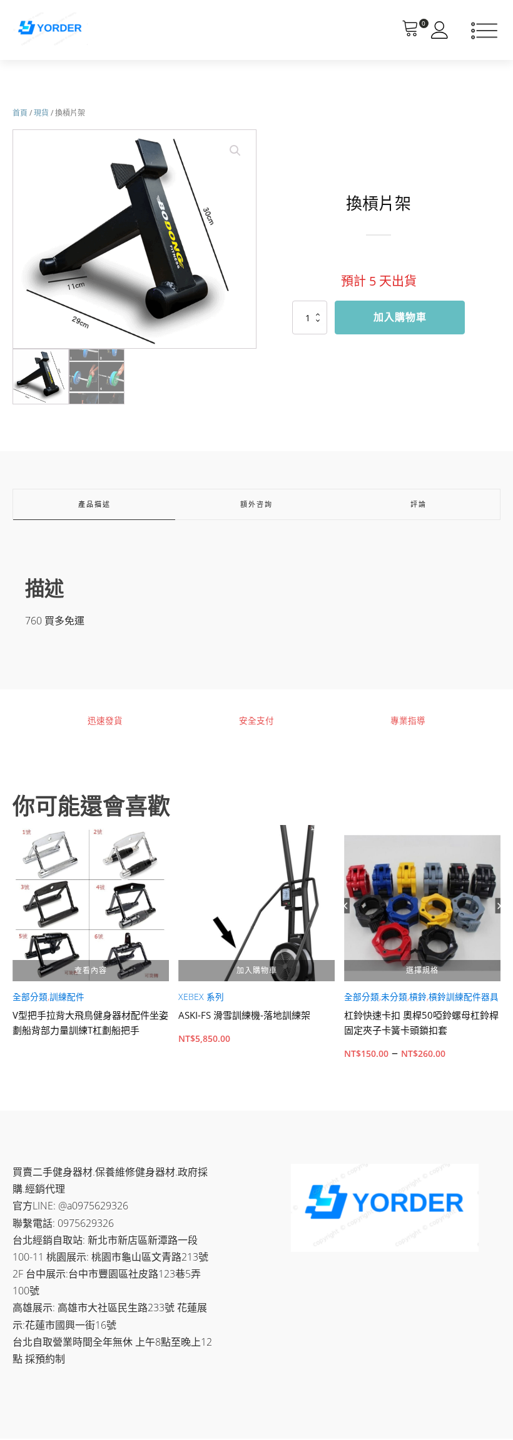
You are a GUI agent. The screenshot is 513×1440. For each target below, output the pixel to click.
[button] (235, 150)
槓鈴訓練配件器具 (464, 997)
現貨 (41, 113)
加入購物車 (400, 317)
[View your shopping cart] (410, 30)
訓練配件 (66, 997)
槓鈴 (418, 997)
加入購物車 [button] (256, 970)
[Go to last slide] (13, 949)
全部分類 (30, 997)
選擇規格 (422, 970)
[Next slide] (500, 949)
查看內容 (90, 970)
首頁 (20, 113)
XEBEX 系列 (201, 997)
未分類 (394, 997)
